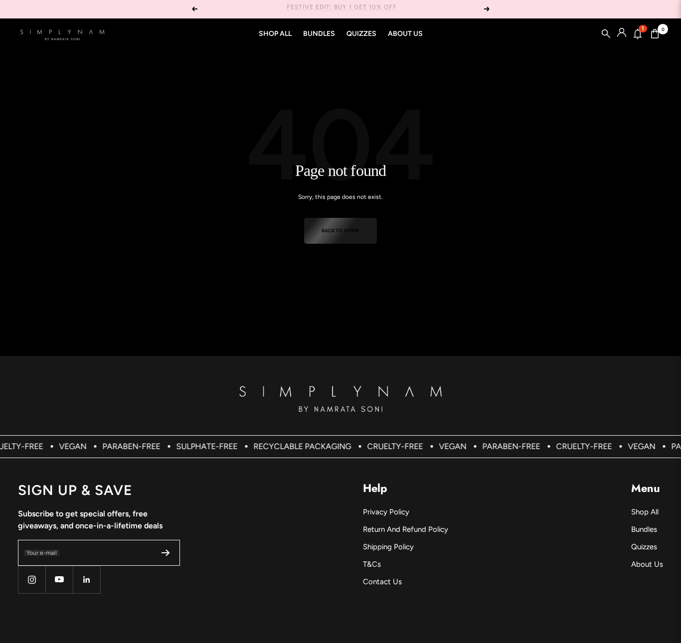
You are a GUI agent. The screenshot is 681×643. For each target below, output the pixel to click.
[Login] (621, 34)
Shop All (275, 33)
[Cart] (655, 34)
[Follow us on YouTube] (59, 579)
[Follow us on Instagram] (31, 579)
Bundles (319, 33)
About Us (405, 33)
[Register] (166, 552)
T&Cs (372, 564)
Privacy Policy (386, 511)
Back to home (340, 230)
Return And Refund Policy (405, 529)
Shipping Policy (388, 546)
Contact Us (382, 581)
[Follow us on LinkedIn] (86, 579)
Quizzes (361, 33)
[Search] (606, 34)
